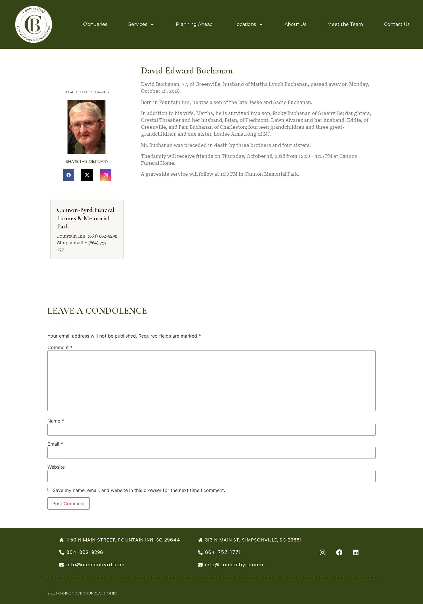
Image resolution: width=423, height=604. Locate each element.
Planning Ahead (194, 24)
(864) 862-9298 (102, 236)
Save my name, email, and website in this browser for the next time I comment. (139, 490)
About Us (295, 24)
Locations (245, 24)
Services (137, 24)
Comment (60, 347)
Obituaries (95, 24)
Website (56, 467)
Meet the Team (345, 24)
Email (55, 444)
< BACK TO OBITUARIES (87, 92)
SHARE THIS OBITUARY (87, 161)
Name (55, 421)
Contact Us (396, 24)
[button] (69, 175)
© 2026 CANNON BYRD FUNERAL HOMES (82, 593)
